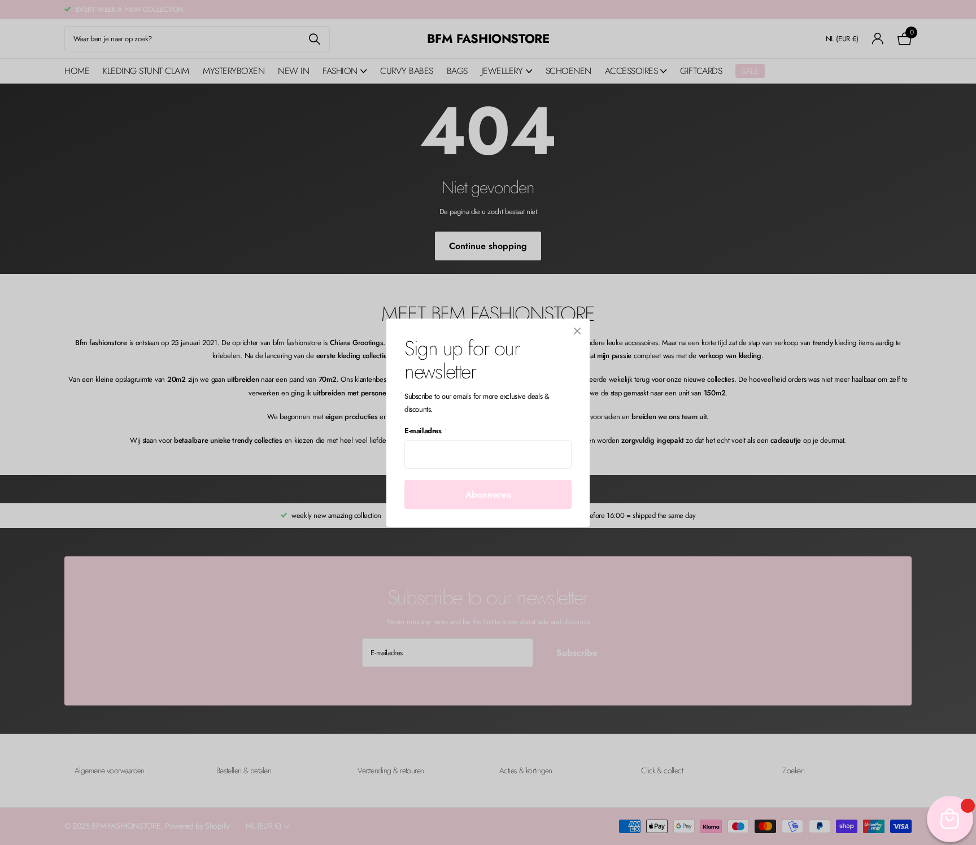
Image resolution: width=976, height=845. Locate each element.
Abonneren (488, 493)
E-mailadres (425, 430)
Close (577, 331)
